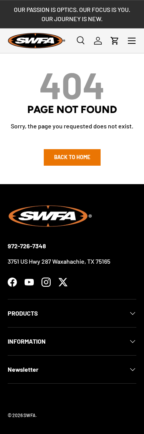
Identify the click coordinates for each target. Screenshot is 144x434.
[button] (114, 40)
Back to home (72, 157)
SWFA (29, 415)
